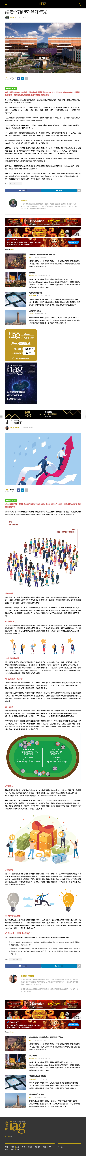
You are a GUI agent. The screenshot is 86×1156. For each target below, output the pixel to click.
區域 (12, 1149)
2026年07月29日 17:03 (44, 295)
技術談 (30, 1147)
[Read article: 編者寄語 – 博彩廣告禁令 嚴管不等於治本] (15, 261)
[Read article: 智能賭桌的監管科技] (15, 299)
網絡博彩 (37, 1147)
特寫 (12, 1147)
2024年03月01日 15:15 (24, 17)
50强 (17, 1149)
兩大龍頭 (32, 273)
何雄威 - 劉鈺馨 (14, 428)
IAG (11, 1137)
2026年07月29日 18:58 (40, 257)
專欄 (23, 1147)
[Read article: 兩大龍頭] (15, 279)
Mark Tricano (33, 275)
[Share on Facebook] (18, 78)
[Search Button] (80, 4)
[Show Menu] (6, 4)
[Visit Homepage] (43, 4)
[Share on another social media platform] (26, 78)
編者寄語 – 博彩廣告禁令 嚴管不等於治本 (42, 254)
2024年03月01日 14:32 (29, 428)
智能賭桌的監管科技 (35, 293)
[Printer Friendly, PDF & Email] (11, 88)
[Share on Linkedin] (22, 78)
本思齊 (12, 17)
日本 (6, 1149)
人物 (17, 1147)
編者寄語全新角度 (35, 311)
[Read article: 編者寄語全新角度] (15, 317)
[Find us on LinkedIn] (61, 1147)
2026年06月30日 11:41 (40, 314)
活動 (44, 1147)
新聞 (6, 1147)
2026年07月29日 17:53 (44, 275)
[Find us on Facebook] (58, 1147)
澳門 (50, 1147)
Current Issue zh (15, 184)
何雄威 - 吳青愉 (32, 295)
